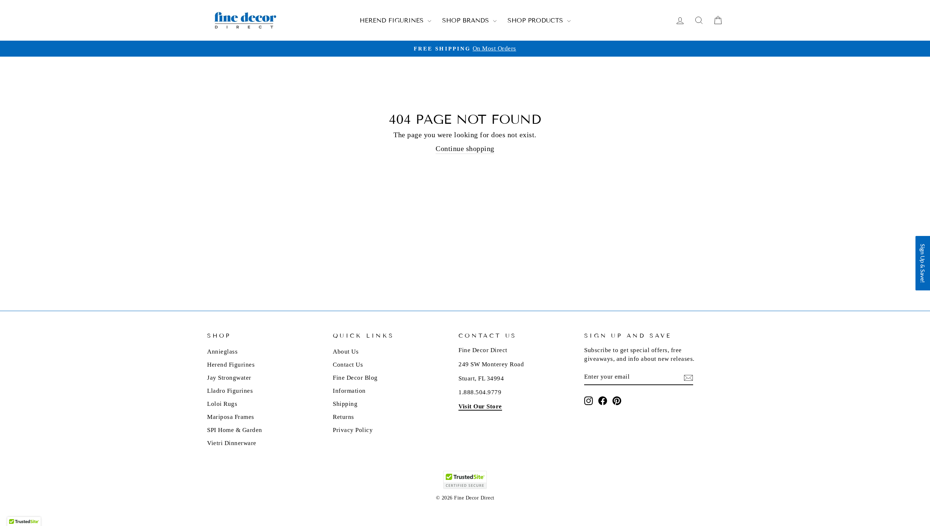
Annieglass (222, 351)
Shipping (345, 403)
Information (349, 390)
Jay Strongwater (229, 377)
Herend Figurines (393, 20)
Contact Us (348, 364)
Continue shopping (465, 148)
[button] (922, 263)
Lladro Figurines (230, 390)
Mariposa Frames (230, 416)
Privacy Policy (353, 430)
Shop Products (536, 20)
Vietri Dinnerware (231, 443)
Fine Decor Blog (355, 377)
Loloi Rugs (222, 403)
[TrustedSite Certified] (465, 480)
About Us (346, 351)
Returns (343, 416)
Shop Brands (466, 20)
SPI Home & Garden (234, 430)
